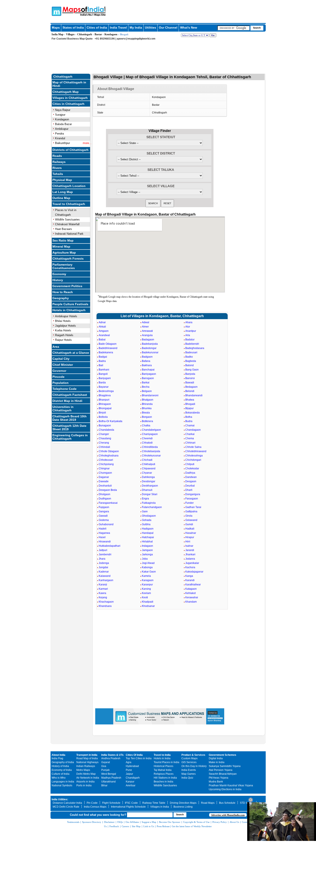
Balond (189, 365)
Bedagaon (191, 386)
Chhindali (104, 447)
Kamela (146, 575)
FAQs (120, 822)
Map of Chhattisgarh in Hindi (69, 84)
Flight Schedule (111, 802)
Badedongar (149, 348)
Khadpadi (147, 601)
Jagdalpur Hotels (65, 325)
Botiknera (147, 421)
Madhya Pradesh (111, 777)
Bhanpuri (104, 399)
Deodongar (148, 481)
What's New (188, 27)
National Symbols (62, 785)
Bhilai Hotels (63, 321)
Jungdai (103, 567)
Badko (189, 356)
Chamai (190, 425)
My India (136, 27)
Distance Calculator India (67, 802)
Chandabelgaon (151, 429)
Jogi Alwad (148, 563)
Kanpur (130, 781)
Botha (188, 416)
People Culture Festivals (70, 304)
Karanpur (147, 584)
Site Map (136, 826)
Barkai (145, 382)
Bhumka (147, 408)
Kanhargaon (106, 580)
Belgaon (147, 391)
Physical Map (62, 180)
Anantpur (190, 330)
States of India (73, 27)
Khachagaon (106, 601)
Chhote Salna (193, 447)
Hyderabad (132, 766)
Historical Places (163, 766)
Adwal (145, 322)
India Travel (118, 27)
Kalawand (104, 575)
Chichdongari (193, 459)
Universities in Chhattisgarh (63, 408)
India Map (57, 34)
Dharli (188, 489)
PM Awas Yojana (218, 777)
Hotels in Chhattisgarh (69, 310)
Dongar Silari (149, 494)
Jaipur (129, 773)
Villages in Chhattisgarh (70, 97)
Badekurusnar (150, 352)
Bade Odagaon (108, 343)
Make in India (216, 762)
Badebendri (192, 343)
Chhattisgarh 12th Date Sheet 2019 (69, 427)
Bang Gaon (192, 369)
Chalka (146, 425)
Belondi (189, 391)
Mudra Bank (216, 781)
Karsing (146, 588)
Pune (129, 770)
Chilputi (189, 464)
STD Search (247, 802)
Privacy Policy (219, 822)
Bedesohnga (106, 391)
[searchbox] (233, 28)
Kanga (189, 575)
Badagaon (148, 339)
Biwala (146, 412)
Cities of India (97, 27)
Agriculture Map (64, 252)
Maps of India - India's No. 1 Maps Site (55, 10)
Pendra (59, 133)
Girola (188, 515)
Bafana (146, 361)
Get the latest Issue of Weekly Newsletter (192, 826)
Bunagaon (105, 425)
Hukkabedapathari (109, 545)
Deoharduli (105, 485)
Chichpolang (106, 464)
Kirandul (60, 138)
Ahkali (102, 326)
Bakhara (147, 365)
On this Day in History (194, 766)
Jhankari (190, 554)
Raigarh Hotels (64, 335)
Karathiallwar (193, 584)
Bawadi (189, 382)
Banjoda (190, 373)
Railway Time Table (153, 802)
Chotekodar (192, 468)
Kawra (102, 593)
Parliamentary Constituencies (63, 266)
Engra (145, 498)
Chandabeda (106, 429)
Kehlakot (190, 593)
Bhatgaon (147, 399)
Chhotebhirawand (195, 451)
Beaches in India (163, 781)
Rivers (57, 168)
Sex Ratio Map (63, 240)
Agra (128, 762)
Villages (70, 34)
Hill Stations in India (165, 777)
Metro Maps (83, 770)
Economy (59, 274)
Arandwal (104, 335)
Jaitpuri (103, 550)
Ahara (188, 322)
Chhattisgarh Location (69, 186)
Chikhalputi (148, 464)
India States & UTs (112, 754)
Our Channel (168, 27)
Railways (59, 162)
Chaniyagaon (150, 434)
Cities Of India (134, 754)
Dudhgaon (105, 498)
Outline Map (61, 198)
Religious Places (163, 773)
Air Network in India (87, 777)
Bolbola (103, 416)
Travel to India (162, 754)
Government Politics (67, 286)
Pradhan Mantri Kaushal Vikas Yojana (231, 785)
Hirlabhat (147, 541)
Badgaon (147, 356)
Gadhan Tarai (193, 507)
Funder (189, 502)
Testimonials (73, 822)
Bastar (98, 34)
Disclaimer (109, 822)
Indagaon (147, 545)
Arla (187, 335)
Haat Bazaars (63, 229)
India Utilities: (60, 799)
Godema (104, 520)
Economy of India (62, 770)
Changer (104, 434)
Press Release (163, 826)
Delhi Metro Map (86, 773)
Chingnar (104, 468)
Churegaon (105, 472)
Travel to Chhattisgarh (68, 204)
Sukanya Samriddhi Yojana (225, 766)
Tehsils (57, 174)
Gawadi (103, 515)
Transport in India (86, 754)
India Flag (57, 758)
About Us (234, 822)
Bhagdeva (105, 395)
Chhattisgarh (84, 34)
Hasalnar (190, 532)
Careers (125, 826)
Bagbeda (190, 361)
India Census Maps (95, 806)
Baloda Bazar (63, 124)
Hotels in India (162, 758)
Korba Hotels (63, 330)
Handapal (147, 532)
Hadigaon (147, 528)
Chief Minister (62, 364)
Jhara (102, 558)
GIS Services (188, 762)
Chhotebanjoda (151, 451)
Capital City (60, 358)
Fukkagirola (149, 502)
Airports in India (85, 781)
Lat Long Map (62, 192)
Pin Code (92, 802)
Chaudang (105, 438)
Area (55, 346)
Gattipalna (191, 511)
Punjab (105, 770)
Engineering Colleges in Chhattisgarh (70, 436)
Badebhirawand (108, 348)
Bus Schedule (227, 802)
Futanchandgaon (152, 507)
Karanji (103, 584)
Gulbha (146, 524)
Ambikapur (61, 128)
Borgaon (147, 416)
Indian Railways (85, 766)
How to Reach (62, 292)
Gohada (146, 520)
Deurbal (190, 485)
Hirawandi (105, 541)
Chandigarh (133, 777)
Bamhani (104, 369)
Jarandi (189, 550)
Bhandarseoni (150, 395)
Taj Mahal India (163, 770)
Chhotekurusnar (151, 455)
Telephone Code (64, 388)
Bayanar (104, 386)
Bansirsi (190, 378)
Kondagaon (110, 34)
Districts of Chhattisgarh (70, 150)
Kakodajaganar (194, 571)
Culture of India (60, 773)
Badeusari (191, 352)
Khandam (191, 601)
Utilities (150, 27)
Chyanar (147, 472)
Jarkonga (147, 554)
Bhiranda (147, 404)
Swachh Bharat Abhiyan (223, 773)
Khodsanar (148, 606)
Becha (145, 386)
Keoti (145, 597)
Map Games (188, 773)
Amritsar (130, 785)
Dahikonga (148, 477)
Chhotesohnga (194, 455)
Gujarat (105, 762)
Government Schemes (222, 754)
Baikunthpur (62, 143)
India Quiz (187, 777)
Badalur (190, 339)
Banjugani (105, 378)
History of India (60, 766)
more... (87, 143)
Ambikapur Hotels (66, 316)
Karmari (103, 588)
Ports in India (84, 785)
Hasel (102, 537)
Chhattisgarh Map (65, 91)
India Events (188, 770)
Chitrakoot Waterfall (67, 224)
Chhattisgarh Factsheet (69, 394)
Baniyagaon (149, 373)
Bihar (104, 785)
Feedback (114, 826)
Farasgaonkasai (108, 502)
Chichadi (147, 459)
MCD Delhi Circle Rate (66, 806)
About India (58, 754)
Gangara (104, 511)
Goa (103, 766)
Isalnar (189, 545)
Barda (102, 382)
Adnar (102, 322)
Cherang (104, 442)
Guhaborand (106, 524)
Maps (56, 27)
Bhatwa (189, 399)
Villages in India (159, 806)
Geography (60, 298)
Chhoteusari (106, 459)
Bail (101, 365)
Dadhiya (190, 472)
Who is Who (59, 777)
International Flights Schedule (128, 806)
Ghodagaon (149, 515)
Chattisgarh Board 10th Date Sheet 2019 (69, 418)
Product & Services (193, 754)
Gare (145, 511)
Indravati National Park (69, 233)
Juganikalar (192, 563)
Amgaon (104, 330)
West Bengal (108, 773)
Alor (187, 326)
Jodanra (190, 558)
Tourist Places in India (166, 762)
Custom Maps (189, 758)
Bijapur (189, 408)
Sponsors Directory (91, 822)
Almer (145, 326)
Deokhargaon (150, 485)
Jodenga (104, 563)
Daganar (104, 477)
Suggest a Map (149, 822)
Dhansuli (147, 489)
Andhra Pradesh (110, 758)
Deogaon (190, 481)
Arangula (147, 335)
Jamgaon (147, 550)
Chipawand (148, 468)
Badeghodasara (194, 348)
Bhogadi (190, 404)
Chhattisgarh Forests (68, 258)
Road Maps (208, 802)
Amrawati (147, 330)
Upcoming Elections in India (225, 789)
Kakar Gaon (149, 571)
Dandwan (191, 477)
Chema (189, 438)
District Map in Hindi (67, 401)
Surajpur (60, 114)
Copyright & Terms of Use (196, 822)
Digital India (216, 758)
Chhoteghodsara (108, 455)
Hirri (187, 541)
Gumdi (189, 524)
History (57, 280)
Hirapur (189, 537)
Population (60, 382)
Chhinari (190, 442)
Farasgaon (191, 498)
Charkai (190, 434)
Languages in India (63, 781)
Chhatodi (147, 442)
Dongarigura (192, 494)
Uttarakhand (108, 781)
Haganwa (104, 532)
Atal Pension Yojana (220, 770)
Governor (59, 370)
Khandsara (105, 606)
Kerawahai (191, 597)
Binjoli (102, 412)
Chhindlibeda (150, 447)
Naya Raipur (62, 110)
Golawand (191, 520)
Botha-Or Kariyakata (110, 421)
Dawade (104, 481)
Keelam (146, 593)
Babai (102, 339)
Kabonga (147, 567)
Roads (57, 156)
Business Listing (183, 806)
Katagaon (191, 588)
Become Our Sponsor (169, 822)
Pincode (58, 376)
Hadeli (102, 528)
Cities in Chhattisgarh (68, 104)
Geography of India (63, 762)
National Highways (87, 762)
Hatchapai (148, 537)
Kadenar (104, 571)
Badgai (103, 356)
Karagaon (147, 580)
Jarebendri (105, 554)
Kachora (190, 567)
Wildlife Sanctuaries (67, 219)
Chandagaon (193, 429)
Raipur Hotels (63, 339)
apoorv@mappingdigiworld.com (136, 38)
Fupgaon (104, 507)
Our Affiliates (132, 822)
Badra (102, 361)
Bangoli (103, 373)
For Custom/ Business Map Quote (72, 38)
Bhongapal (105, 408)
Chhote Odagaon (109, 451)
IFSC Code (131, 802)
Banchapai (148, 369)
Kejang (103, 597)
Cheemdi (147, 438)
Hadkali (189, 528)
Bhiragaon (105, 404)
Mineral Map (61, 246)
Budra (188, 421)
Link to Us (148, 826)
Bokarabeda (192, 412)
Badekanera (106, 352)
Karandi (190, 580)
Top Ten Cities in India (139, 758)
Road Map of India (87, 758)
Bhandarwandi (193, 395)
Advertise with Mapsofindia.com (228, 815)
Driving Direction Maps (183, 802)
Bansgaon (148, 378)
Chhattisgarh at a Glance (70, 352)
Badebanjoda (150, 343)
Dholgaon (104, 494)
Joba (145, 558)
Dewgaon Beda (108, 489)
